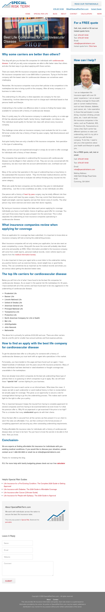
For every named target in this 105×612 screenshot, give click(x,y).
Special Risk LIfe (41, 14)
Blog (55, 14)
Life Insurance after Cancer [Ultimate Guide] (21, 492)
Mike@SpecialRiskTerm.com (77, 9)
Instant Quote (96, 9)
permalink (8, 522)
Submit (8, 580)
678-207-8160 (58, 9)
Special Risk (25, 520)
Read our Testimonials (86, 3)
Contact (73, 14)
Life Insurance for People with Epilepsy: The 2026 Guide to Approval (30, 495)
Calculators (86, 14)
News (99, 14)
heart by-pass (29, 194)
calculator (61, 463)
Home (27, 14)
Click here (93, 46)
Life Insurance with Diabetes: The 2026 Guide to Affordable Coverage (30, 489)
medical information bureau (25, 254)
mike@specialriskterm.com (84, 43)
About (63, 14)
